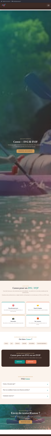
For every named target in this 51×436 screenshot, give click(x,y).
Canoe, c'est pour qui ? (9, 384)
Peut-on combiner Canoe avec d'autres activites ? (16, 390)
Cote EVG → (20, 361)
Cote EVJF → (31, 361)
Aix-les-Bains (31, 343)
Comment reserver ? (8, 395)
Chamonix (17, 343)
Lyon (12, 343)
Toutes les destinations (41, 343)
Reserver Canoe (25, 421)
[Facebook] (46, 1)
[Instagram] (49, 1)
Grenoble (24, 343)
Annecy (6, 343)
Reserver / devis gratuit (25, 151)
